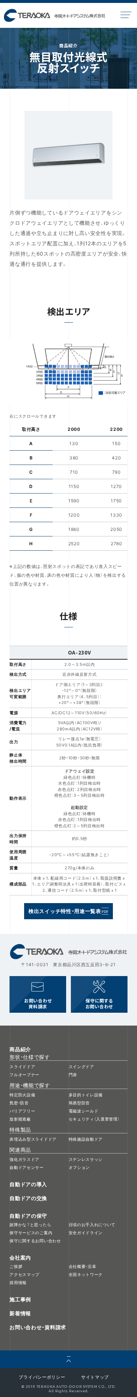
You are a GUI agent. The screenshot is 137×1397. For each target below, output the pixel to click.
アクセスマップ (24, 1274)
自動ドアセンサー (26, 1167)
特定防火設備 (22, 1095)
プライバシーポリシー (42, 1377)
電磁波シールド (84, 1111)
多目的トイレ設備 (86, 1095)
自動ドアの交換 (28, 1198)
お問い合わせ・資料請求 (37, 1327)
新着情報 (20, 1313)
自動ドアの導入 (28, 1184)
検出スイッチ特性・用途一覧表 (64, 910)
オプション (79, 1167)
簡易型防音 (79, 1103)
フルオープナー (24, 1074)
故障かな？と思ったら (30, 1224)
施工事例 (20, 1299)
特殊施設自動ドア (86, 1139)
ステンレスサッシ (86, 1159)
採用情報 (18, 1282)
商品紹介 (20, 1049)
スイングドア (81, 1066)
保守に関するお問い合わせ (99, 1003)
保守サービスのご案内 (30, 1232)
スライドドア (22, 1066)
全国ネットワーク (86, 1274)
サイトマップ (95, 1377)
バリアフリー (22, 1111)
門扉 (73, 1074)
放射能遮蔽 (20, 1119)
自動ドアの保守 (28, 1215)
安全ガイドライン (86, 1232)
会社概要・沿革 (82, 1266)
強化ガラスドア (24, 1159)
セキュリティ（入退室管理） (94, 1119)
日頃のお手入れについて (92, 1224)
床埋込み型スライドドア (33, 1139)
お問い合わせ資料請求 (38, 1003)
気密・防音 (19, 1103)
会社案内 (20, 1257)
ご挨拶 (15, 1266)
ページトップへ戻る (68, 1359)
